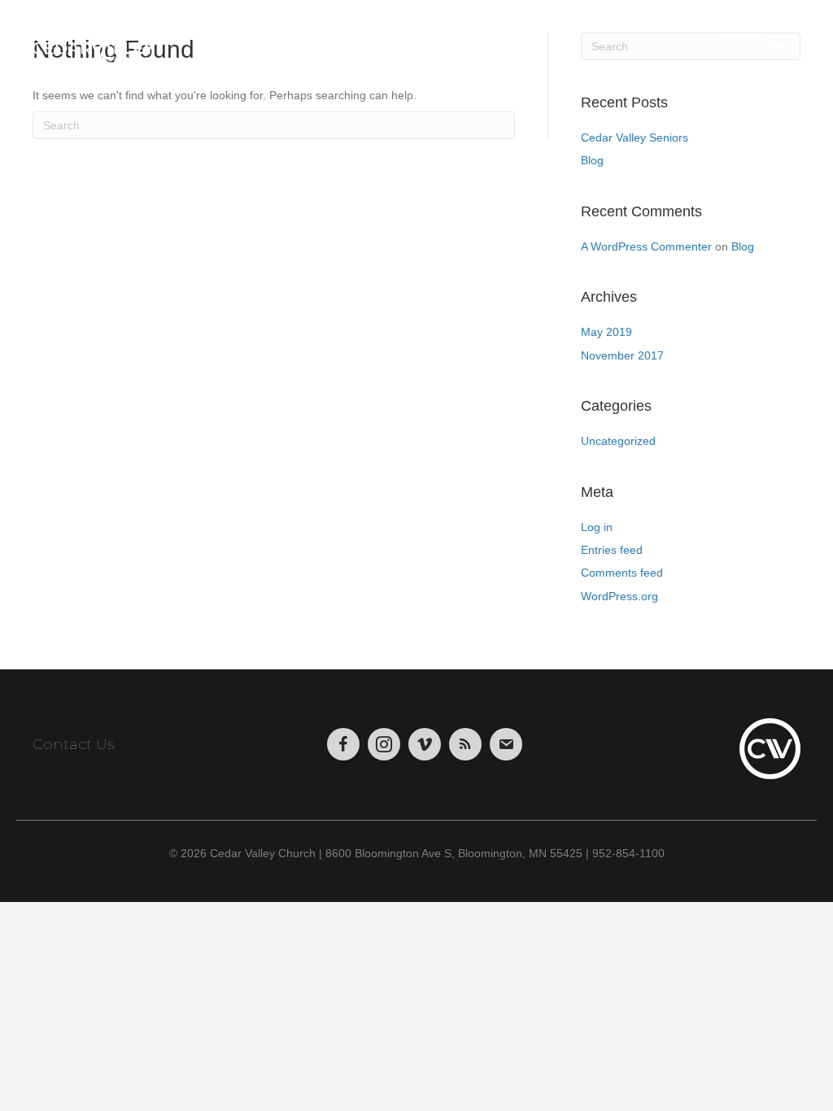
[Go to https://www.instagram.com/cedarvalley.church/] (384, 744)
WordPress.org (619, 596)
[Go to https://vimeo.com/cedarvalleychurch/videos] (424, 744)
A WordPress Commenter (646, 246)
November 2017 (622, 355)
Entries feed (612, 549)
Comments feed (622, 572)
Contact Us (73, 744)
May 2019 (606, 331)
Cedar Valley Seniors (634, 137)
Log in (597, 527)
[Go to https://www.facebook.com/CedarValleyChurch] (343, 744)
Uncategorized (618, 440)
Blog (592, 160)
